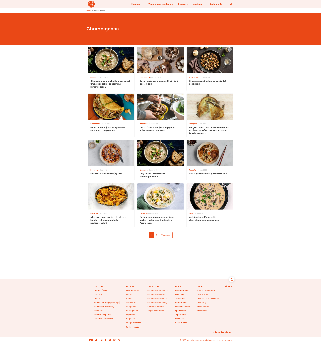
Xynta (229, 340)
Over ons (98, 294)
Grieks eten (180, 294)
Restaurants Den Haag (157, 302)
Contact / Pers (100, 290)
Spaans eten (180, 310)
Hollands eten (181, 323)
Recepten (136, 4)
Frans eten (180, 319)
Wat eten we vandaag (159, 4)
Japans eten (180, 314)
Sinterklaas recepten (206, 290)
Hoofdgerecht (132, 310)
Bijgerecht (130, 314)
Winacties (98, 310)
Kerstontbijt (202, 302)
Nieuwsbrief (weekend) (104, 306)
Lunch (129, 298)
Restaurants (216, 4)
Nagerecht (131, 319)
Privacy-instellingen (222, 332)
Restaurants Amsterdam (158, 290)
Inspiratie (197, 4)
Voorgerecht (131, 306)
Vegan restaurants (155, 310)
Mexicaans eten (182, 290)
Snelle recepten (133, 327)
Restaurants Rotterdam (157, 298)
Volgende (165, 235)
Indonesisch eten (182, 306)
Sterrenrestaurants (155, 306)
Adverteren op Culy (102, 314)
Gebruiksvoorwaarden (103, 319)
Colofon (97, 298)
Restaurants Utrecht (156, 294)
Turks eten (180, 298)
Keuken (182, 4)
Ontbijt (129, 294)
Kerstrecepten (132, 290)
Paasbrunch (202, 310)
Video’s (228, 286)
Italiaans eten (181, 302)
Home (89, 10)
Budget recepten (133, 323)
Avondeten (131, 302)
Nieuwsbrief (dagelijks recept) (107, 302)
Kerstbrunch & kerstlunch (208, 298)
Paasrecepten (203, 306)
